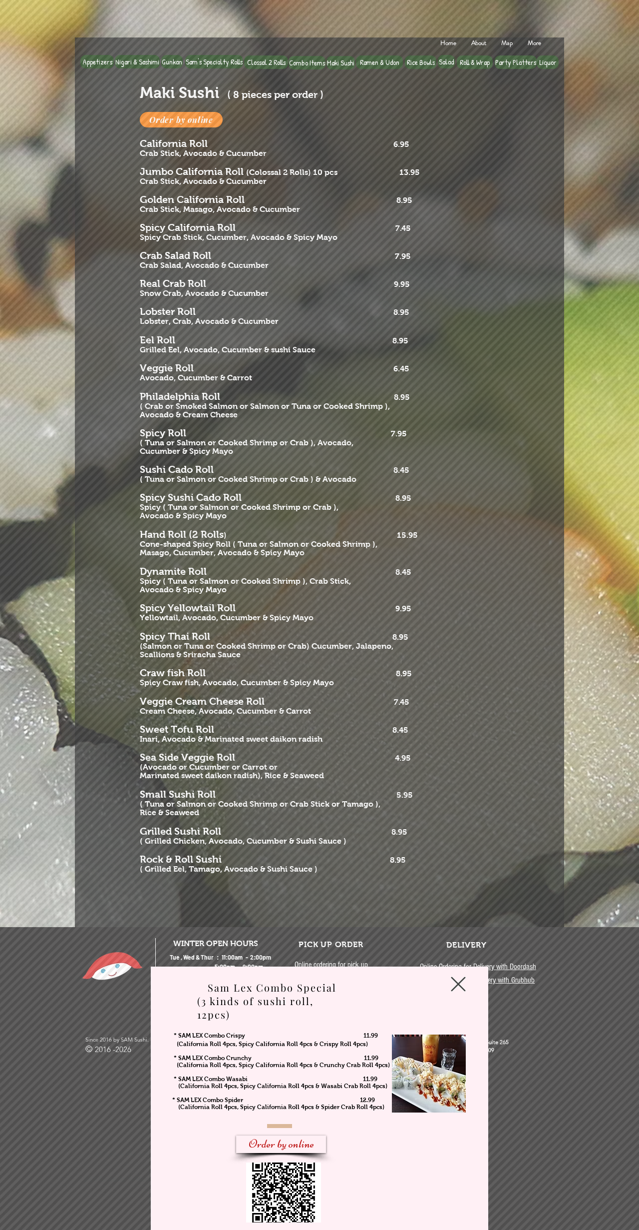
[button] (458, 984)
